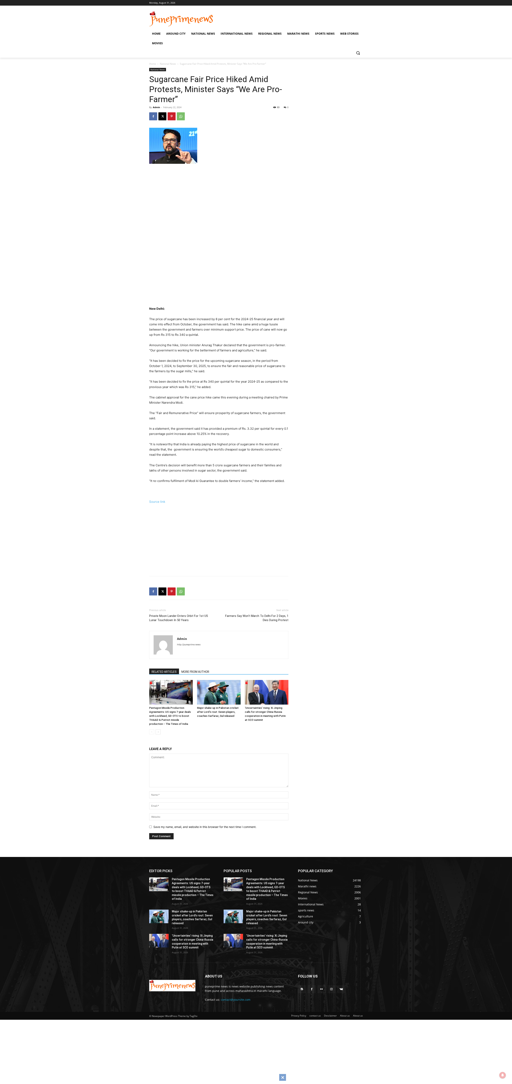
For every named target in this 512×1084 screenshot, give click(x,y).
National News (168, 63)
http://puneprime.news (189, 644)
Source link (157, 502)
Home (152, 63)
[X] (162, 116)
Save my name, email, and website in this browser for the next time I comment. (204, 827)
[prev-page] (151, 731)
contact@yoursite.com (235, 1000)
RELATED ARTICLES (164, 671)
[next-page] (158, 731)
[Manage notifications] (502, 1075)
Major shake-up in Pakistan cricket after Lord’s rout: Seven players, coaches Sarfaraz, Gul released (218, 711)
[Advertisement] (224, 209)
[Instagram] (331, 989)
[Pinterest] (172, 116)
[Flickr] (321, 989)
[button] (358, 53)
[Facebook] (153, 116)
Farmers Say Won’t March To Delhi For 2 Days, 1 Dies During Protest (256, 618)
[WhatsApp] (181, 116)
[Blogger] (302, 989)
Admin (156, 107)
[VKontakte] (341, 989)
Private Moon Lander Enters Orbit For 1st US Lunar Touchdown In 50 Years (178, 618)
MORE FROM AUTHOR (195, 671)
